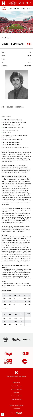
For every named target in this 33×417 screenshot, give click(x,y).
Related (10, 107)
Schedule (16, 8)
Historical (19, 107)
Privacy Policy (16, 382)
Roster (23, 8)
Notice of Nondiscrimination (16, 405)
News (10, 8)
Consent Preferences (16, 386)
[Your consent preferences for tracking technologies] (2, 414)
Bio (3, 107)
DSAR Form (16, 392)
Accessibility (16, 408)
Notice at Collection (16, 399)
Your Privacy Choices (16, 396)
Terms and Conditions (16, 389)
